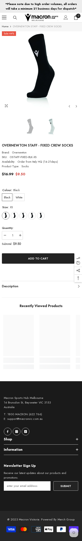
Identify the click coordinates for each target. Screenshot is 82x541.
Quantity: (7, 228)
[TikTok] (25, 431)
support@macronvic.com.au (25, 419)
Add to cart (38, 258)
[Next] (76, 106)
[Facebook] (7, 431)
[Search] (15, 17)
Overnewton (19, 152)
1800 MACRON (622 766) (24, 414)
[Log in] (66, 17)
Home (5, 26)
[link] (18, 360)
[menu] (4, 17)
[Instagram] (16, 431)
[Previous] (69, 106)
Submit (65, 486)
